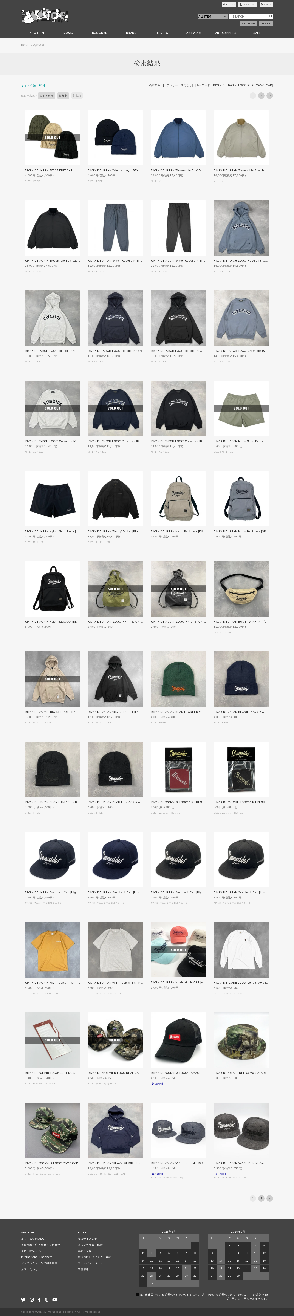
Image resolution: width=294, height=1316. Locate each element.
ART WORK (194, 32)
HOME (25, 45)
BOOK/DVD (99, 32)
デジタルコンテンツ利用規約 (39, 1263)
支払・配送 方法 (31, 1250)
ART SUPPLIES (225, 32)
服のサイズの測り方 (90, 1238)
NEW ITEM (37, 32)
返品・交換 (85, 1250)
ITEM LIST (163, 32)
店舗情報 (83, 1269)
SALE (257, 32)
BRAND (131, 32)
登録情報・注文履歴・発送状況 (40, 1244)
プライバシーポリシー (92, 1263)
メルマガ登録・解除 (90, 1244)
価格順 (63, 95)
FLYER (266, 23)
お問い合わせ (29, 1269)
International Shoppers (37, 1257)
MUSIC (68, 32)
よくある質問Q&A (32, 1238)
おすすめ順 (47, 95)
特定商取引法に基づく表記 (94, 1257)
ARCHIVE (248, 23)
